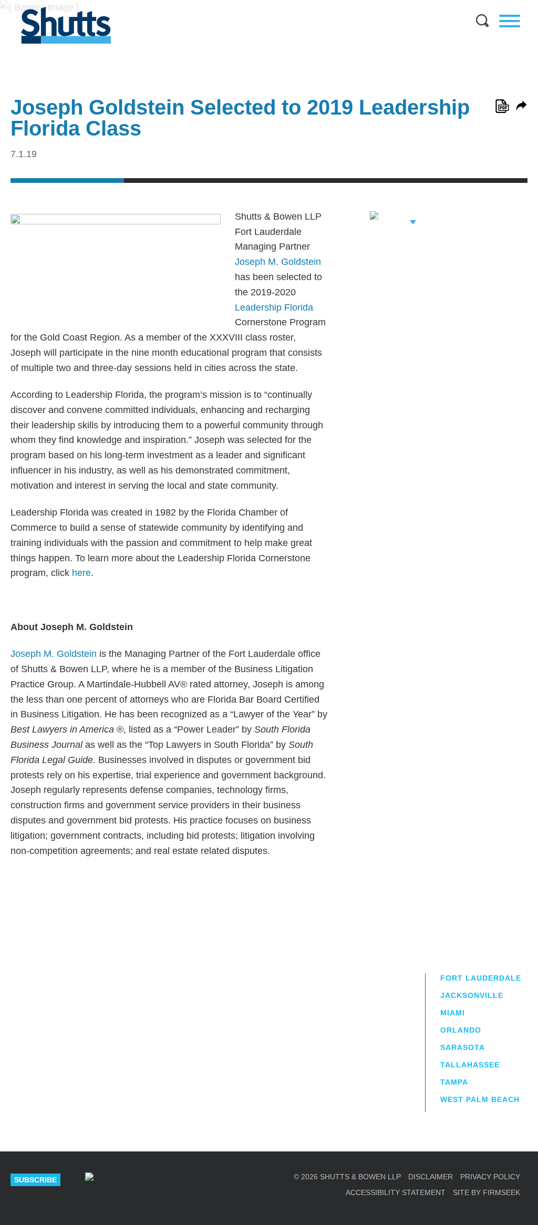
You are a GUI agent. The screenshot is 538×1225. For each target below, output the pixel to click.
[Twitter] (155, 1180)
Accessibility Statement (396, 1192)
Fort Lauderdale (480, 978)
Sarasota (462, 1047)
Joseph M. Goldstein (278, 261)
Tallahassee (470, 1065)
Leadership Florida (274, 307)
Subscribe (35, 1180)
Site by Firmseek (486, 1192)
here (81, 573)
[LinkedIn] (122, 1180)
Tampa (454, 1082)
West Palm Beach (480, 1099)
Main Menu (261, 5)
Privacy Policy (490, 1176)
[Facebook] (187, 1180)
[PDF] (502, 106)
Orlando (460, 1030)
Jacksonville (471, 995)
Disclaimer (430, 1176)
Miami (452, 1012)
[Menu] (509, 21)
